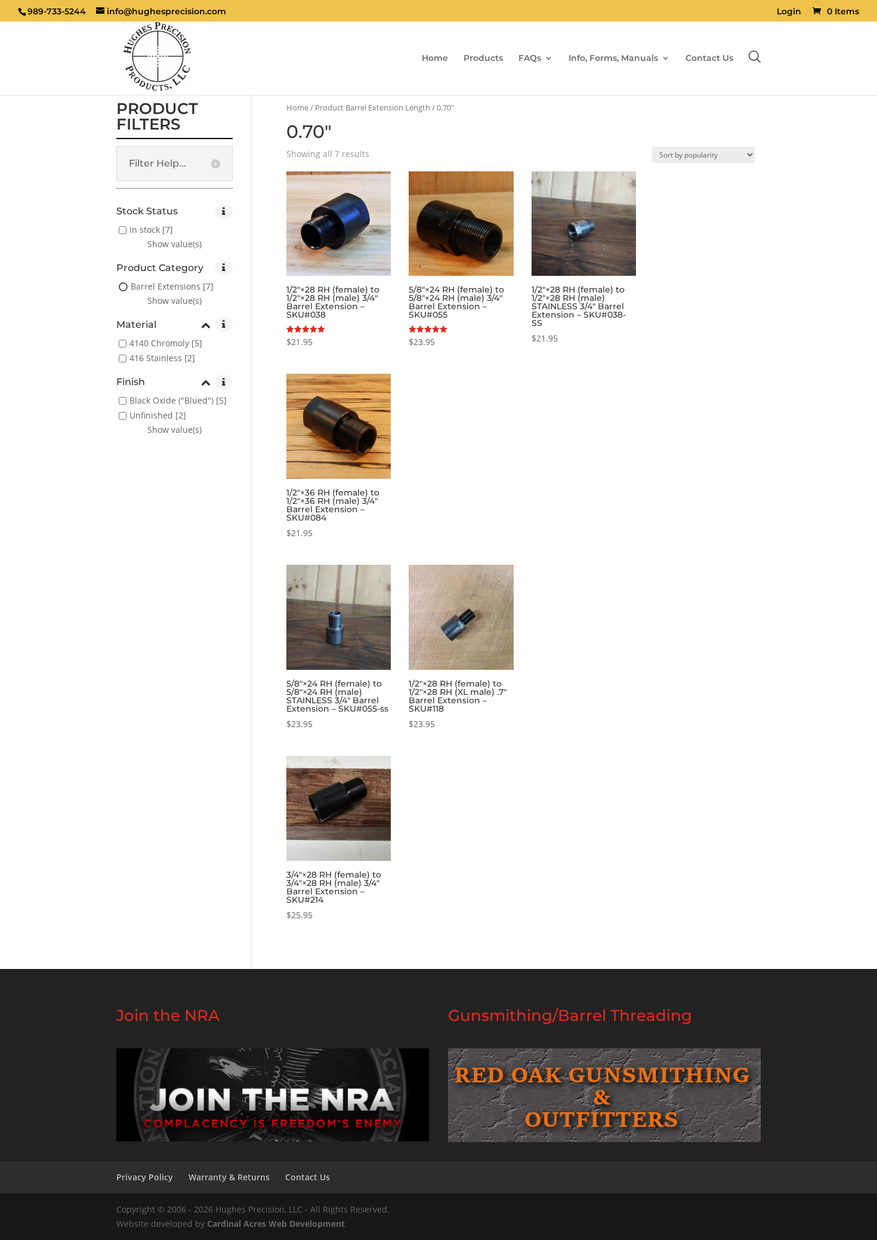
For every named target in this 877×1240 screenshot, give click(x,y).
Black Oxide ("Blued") (171, 401)
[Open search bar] (755, 56)
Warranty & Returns (229, 1177)
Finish (130, 382)
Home (435, 58)
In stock (144, 229)
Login (789, 12)
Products (483, 58)
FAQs (529, 58)
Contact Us (709, 58)
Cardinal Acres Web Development (276, 1223)
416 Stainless (155, 358)
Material (136, 325)
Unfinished (151, 415)
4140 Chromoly (159, 343)
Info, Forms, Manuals (613, 58)
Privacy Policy (144, 1177)
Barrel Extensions (165, 286)
